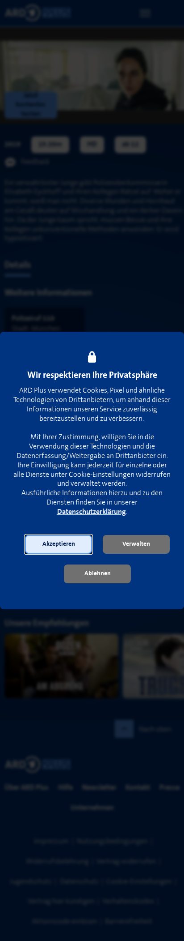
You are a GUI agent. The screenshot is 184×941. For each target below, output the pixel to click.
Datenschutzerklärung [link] (91, 512)
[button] (58, 544)
